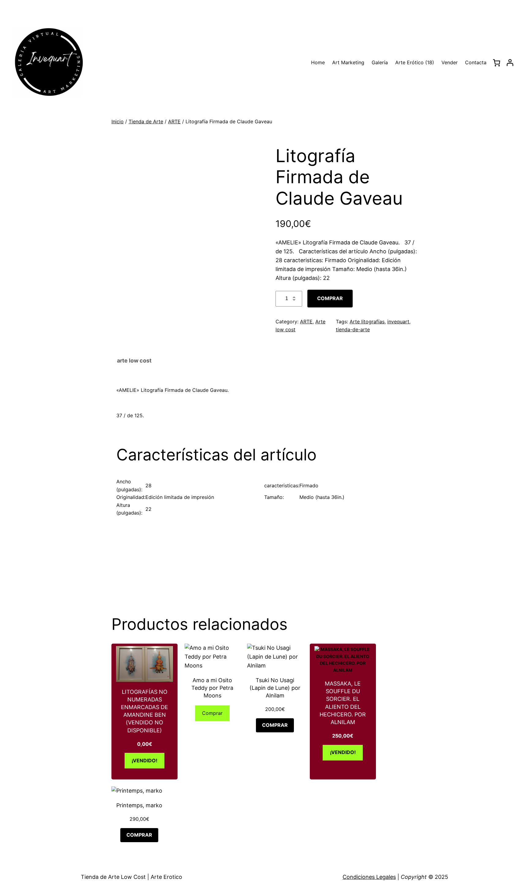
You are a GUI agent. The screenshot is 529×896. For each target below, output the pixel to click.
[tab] (134, 361)
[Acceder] (510, 62)
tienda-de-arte (353, 329)
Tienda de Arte (146, 121)
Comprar (330, 298)
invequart (398, 321)
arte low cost (134, 360)
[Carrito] (496, 62)
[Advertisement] (267, 562)
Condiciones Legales (369, 877)
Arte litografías (367, 321)
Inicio (117, 121)
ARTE (174, 121)
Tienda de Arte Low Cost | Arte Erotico (131, 877)
